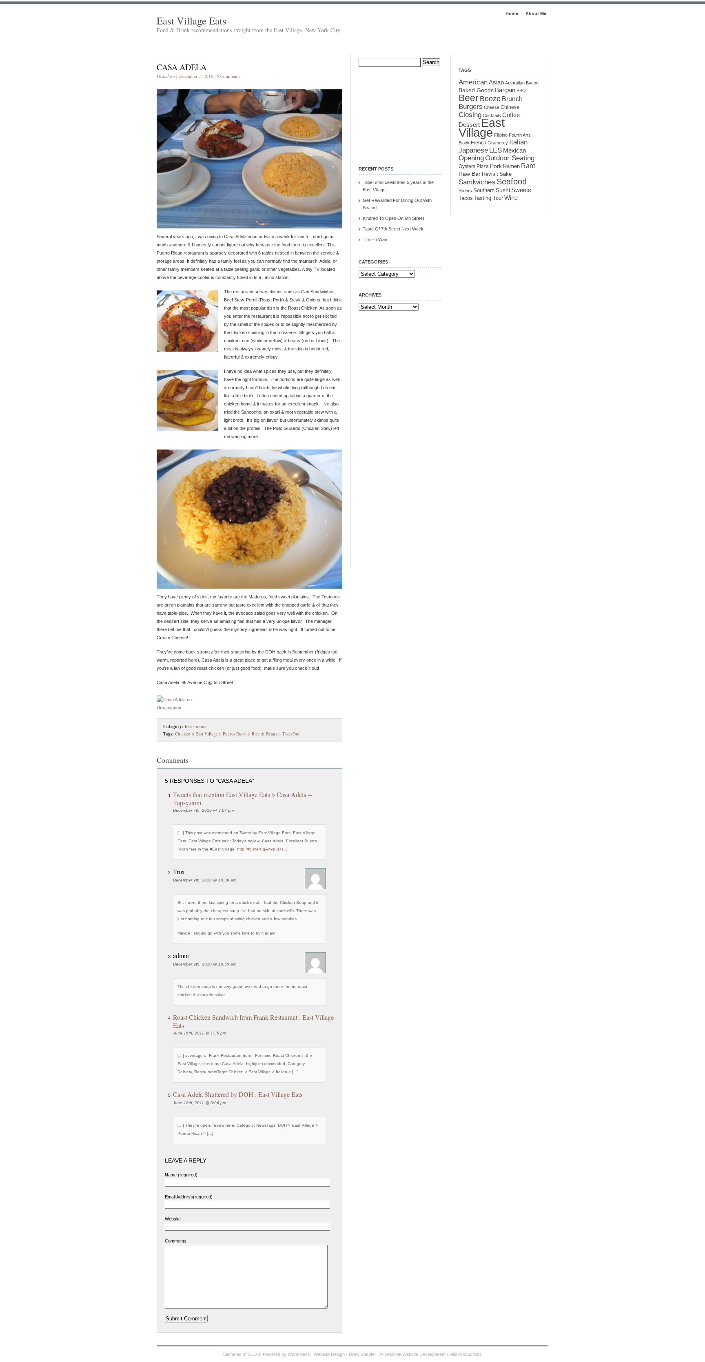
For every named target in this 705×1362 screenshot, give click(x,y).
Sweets (521, 190)
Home (511, 13)
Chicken (183, 734)
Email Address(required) (189, 1196)
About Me (535, 13)
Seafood (512, 181)
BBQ (521, 90)
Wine (511, 197)
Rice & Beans (264, 734)
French (478, 143)
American (473, 82)
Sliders (465, 190)
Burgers (471, 107)
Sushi (503, 190)
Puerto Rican (235, 734)
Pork (496, 166)
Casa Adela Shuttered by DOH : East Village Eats (237, 1094)
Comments (175, 1240)
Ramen (511, 166)
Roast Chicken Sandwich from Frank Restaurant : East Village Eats (253, 1021)
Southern (483, 190)
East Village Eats (191, 20)
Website (173, 1218)
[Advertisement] (399, 111)
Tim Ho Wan (375, 239)
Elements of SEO (240, 1354)
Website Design (329, 1354)
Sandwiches (477, 182)
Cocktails (492, 115)
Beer (469, 98)
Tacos (466, 198)
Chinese (510, 107)
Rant (528, 165)
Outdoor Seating (509, 158)
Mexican (514, 150)
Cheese (491, 107)
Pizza (483, 166)
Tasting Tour (488, 198)
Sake (505, 174)
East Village (206, 734)
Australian (515, 82)
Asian (496, 82)
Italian (518, 142)
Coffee (511, 114)
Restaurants (195, 726)
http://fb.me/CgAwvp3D (259, 849)
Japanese (473, 150)
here (192, 660)
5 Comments (228, 76)
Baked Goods (476, 90)
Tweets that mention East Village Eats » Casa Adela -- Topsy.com (242, 798)
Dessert (469, 125)
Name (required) (181, 1174)
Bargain (505, 90)
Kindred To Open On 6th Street (393, 218)
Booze (490, 99)
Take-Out (290, 734)
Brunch (512, 98)
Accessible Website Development (412, 1354)
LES (495, 150)
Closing (470, 115)
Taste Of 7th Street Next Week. (394, 228)
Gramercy (498, 142)
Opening (471, 158)
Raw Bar (470, 174)
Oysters (467, 166)
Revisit (490, 174)
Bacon (532, 82)
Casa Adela (181, 67)
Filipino (501, 135)
